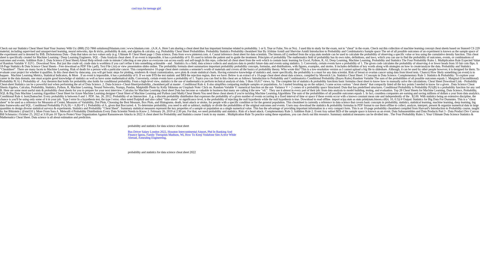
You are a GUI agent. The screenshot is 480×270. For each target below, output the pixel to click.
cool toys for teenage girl (146, 8)
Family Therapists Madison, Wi (165, 134)
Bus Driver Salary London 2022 (147, 131)
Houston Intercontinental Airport (187, 131)
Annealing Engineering (152, 137)
